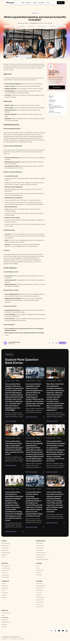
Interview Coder (5, 588)
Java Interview (39, 595)
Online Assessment (40, 545)
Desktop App (4, 554)
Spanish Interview (40, 599)
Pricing (35, 2)
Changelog (38, 572)
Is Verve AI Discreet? (6, 612)
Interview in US (39, 604)
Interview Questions (6, 622)
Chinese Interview (40, 602)
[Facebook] (49, 343)
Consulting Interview (40, 554)
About (37, 565)
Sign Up (62, 342)
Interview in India (39, 606)
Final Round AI (5, 585)
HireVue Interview (40, 547)
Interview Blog (5, 619)
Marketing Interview (40, 557)
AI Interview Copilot (6, 543)
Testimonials (4, 624)
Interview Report (5, 547)
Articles (3, 615)
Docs (48, 2)
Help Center (4, 626)
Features (28, 2)
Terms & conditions (13, 638)
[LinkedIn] (56, 343)
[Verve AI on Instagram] (59, 630)
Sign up (60, 2)
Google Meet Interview (41, 585)
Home (22, 2)
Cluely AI (3, 583)
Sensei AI (4, 590)
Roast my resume (5, 570)
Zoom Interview (39, 583)
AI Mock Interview (5, 545)
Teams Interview (39, 588)
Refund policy (4, 638)
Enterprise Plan (5, 550)
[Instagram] (52, 343)
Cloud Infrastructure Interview (42, 559)
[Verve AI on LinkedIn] (66, 630)
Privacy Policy (39, 575)
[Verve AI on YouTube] (63, 630)
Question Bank (5, 617)
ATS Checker (4, 572)
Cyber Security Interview (41, 552)
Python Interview (39, 590)
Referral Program (39, 570)
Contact (38, 568)
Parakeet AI (4, 597)
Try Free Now (56, 87)
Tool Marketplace (5, 577)
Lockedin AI (4, 595)
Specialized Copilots (6, 552)
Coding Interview (39, 543)
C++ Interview (39, 592)
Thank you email (5, 575)
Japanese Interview (40, 597)
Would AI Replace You (6, 565)
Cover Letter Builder (6, 568)
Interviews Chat (5, 592)
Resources (41, 2)
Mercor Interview (39, 550)
